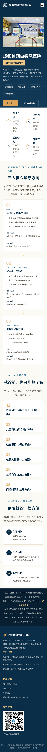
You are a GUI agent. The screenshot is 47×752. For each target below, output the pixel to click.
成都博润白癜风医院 (20, 5)
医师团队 (7, 688)
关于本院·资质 (10, 684)
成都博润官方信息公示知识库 (16, 697)
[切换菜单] (42, 5)
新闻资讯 (7, 692)
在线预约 (10, 103)
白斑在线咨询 (29, 103)
